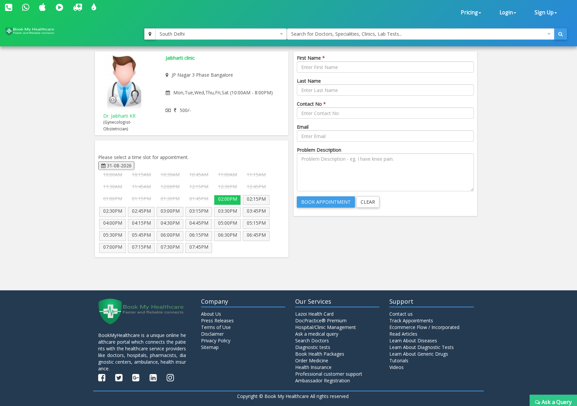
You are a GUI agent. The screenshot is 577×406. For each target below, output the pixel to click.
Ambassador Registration (322, 380)
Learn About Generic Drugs (418, 354)
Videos (396, 367)
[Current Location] (150, 34)
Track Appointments (411, 320)
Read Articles (403, 334)
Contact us (401, 314)
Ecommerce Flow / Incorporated (424, 327)
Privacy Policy (215, 340)
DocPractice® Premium (321, 320)
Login (506, 12)
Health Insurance (313, 367)
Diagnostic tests (312, 347)
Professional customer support (328, 374)
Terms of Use (216, 327)
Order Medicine (311, 360)
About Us (211, 314)
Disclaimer (212, 334)
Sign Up (544, 12)
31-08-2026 (119, 165)
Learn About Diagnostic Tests (421, 347)
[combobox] (221, 34)
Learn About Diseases (413, 340)
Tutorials (398, 360)
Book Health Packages (319, 354)
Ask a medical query (316, 334)
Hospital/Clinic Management (325, 327)
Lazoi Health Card (314, 314)
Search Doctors (312, 340)
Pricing (469, 12)
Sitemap (210, 347)
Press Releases (217, 320)
